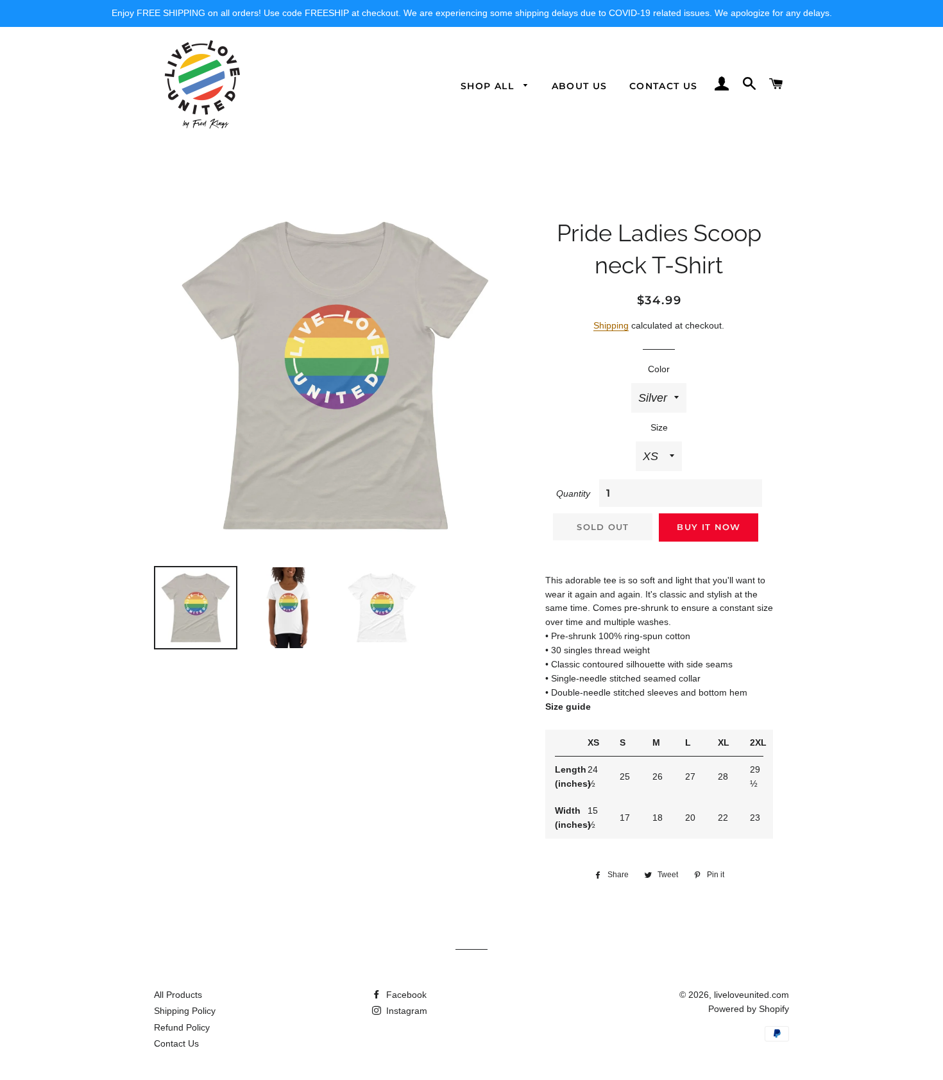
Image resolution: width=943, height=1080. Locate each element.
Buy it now (708, 527)
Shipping (611, 325)
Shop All (489, 86)
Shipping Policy (185, 1011)
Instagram (405, 1011)
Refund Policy (182, 1027)
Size (659, 427)
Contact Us (663, 86)
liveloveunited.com (751, 995)
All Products (178, 995)
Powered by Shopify (748, 1009)
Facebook (405, 995)
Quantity (573, 493)
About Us (579, 86)
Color (659, 369)
